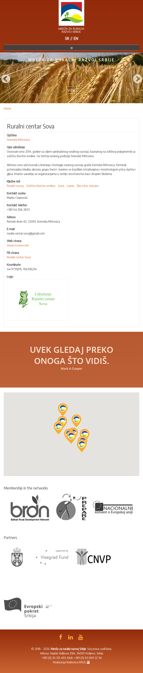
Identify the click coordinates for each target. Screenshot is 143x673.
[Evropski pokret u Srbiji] (24, 606)
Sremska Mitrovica (18, 140)
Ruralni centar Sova (19, 257)
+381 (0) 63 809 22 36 (88, 658)
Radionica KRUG (76, 662)
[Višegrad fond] (52, 557)
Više (71, 90)
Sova (61, 186)
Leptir (70, 186)
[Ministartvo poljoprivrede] (17, 557)
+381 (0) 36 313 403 (54, 658)
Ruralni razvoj (15, 186)
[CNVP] (93, 557)
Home (7, 108)
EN (76, 38)
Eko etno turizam (87, 186)
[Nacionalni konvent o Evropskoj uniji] (113, 507)
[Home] (71, 16)
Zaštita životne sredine (40, 186)
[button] (82, 446)
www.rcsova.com (18, 245)
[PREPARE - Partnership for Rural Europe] (71, 507)
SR (67, 38)
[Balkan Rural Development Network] (30, 507)
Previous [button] (5, 78)
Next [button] (137, 78)
